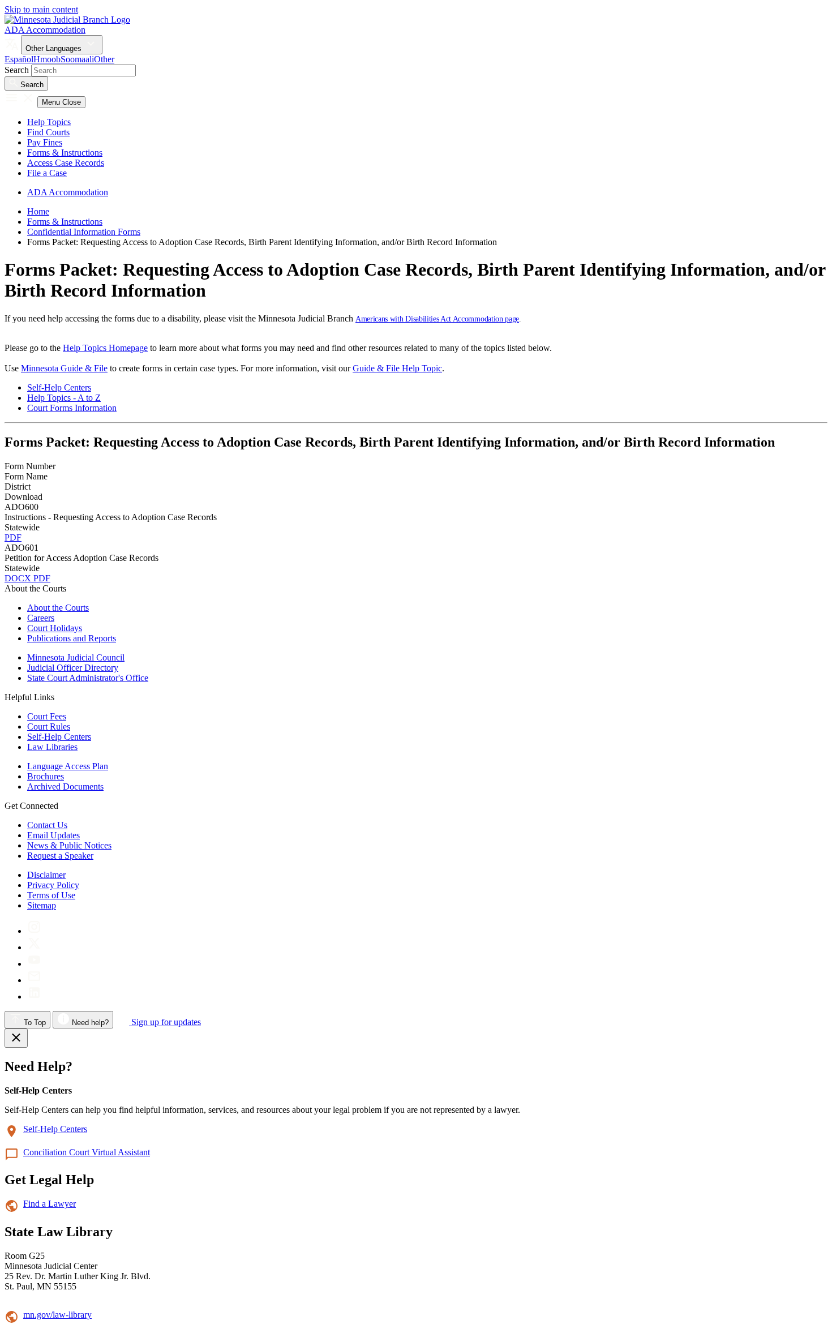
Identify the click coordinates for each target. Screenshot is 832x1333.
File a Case (47, 173)
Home (38, 211)
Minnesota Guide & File (64, 368)
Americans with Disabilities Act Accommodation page (437, 319)
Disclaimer (46, 875)
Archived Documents (65, 786)
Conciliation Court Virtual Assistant (86, 1152)
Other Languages (54, 48)
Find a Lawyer (49, 1203)
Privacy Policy (53, 885)
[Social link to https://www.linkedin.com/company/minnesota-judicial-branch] (34, 996)
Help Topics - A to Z (64, 397)
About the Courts (58, 607)
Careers (40, 618)
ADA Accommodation (45, 30)
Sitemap (41, 905)
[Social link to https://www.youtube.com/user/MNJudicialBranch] (34, 963)
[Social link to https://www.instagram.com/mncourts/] (34, 931)
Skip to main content (41, 9)
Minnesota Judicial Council (76, 657)
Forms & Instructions (64, 152)
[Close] (16, 1038)
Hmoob (47, 59)
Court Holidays (54, 628)
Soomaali (77, 59)
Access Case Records (65, 163)
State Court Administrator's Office (87, 678)
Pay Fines (44, 142)
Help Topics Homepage (105, 348)
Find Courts (48, 132)
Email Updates (53, 835)
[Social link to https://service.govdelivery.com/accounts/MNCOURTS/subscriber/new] (34, 980)
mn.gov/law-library (57, 1314)
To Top (34, 1022)
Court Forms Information (72, 408)
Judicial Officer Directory (72, 667)
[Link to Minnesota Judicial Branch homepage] (67, 19)
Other (104, 59)
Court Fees (46, 716)
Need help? (89, 1022)
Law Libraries (52, 747)
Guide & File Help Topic (397, 368)
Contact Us (47, 825)
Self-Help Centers (59, 387)
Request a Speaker (60, 855)
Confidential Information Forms (83, 232)
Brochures (45, 776)
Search (17, 70)
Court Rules (48, 726)
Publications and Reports (71, 638)
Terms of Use (51, 895)
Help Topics (49, 122)
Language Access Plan (67, 766)
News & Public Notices (69, 845)
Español (19, 59)
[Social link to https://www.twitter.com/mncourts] (34, 947)
